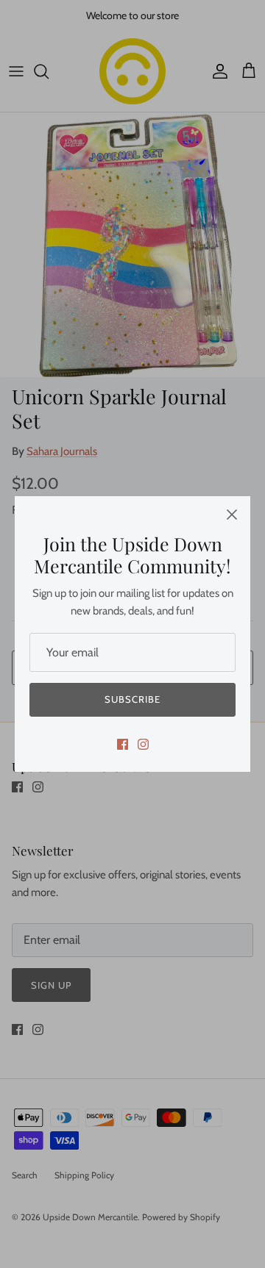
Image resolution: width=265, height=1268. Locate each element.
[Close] (232, 514)
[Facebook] (122, 744)
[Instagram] (143, 744)
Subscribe (132, 699)
